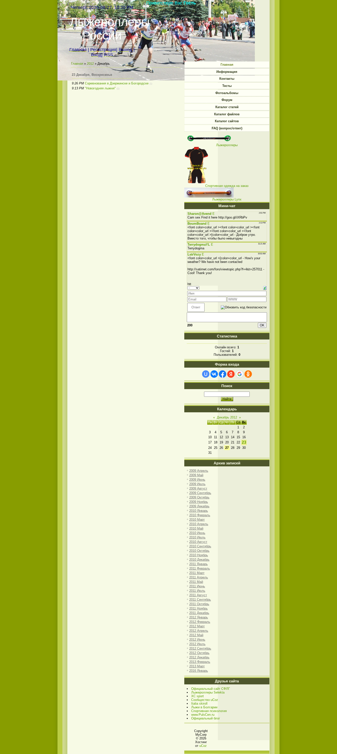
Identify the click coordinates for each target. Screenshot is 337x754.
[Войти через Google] (239, 374)
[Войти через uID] (205, 374)
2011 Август (198, 595)
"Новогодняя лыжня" (100, 88)
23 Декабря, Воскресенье (92, 75)
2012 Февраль (199, 622)
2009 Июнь (197, 479)
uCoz (203, 746)
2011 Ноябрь (198, 608)
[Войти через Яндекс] (231, 374)
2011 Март (197, 573)
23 (244, 442)
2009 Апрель (198, 471)
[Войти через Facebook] (222, 374)
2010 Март (197, 519)
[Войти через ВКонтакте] (214, 374)
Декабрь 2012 (227, 417)
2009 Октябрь (199, 497)
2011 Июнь (197, 586)
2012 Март (197, 626)
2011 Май (196, 582)
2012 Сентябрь (200, 648)
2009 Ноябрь (198, 502)
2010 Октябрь (199, 551)
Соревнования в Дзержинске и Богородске (117, 83)
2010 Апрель (198, 524)
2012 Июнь (197, 639)
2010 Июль (197, 537)
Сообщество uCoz (204, 700)
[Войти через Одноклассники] (248, 374)
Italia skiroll (199, 703)
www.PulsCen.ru (202, 714)
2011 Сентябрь (200, 599)
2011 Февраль (199, 568)
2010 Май (196, 528)
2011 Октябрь (199, 604)
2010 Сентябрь (200, 546)
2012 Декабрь (199, 657)
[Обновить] (264, 288)
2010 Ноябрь (198, 555)
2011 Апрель (198, 577)
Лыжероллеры (227, 145)
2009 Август (198, 488)
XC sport (197, 696)
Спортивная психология (209, 711)
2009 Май (196, 475)
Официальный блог (205, 718)
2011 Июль (197, 591)
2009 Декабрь (199, 506)
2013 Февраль (199, 662)
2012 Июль (197, 644)
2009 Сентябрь (200, 493)
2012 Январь (198, 617)
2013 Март (197, 666)
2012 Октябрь (199, 653)
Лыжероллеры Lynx (227, 199)
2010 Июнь (197, 533)
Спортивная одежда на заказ (226, 186)
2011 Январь (198, 564)
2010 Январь (198, 511)
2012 (90, 63)
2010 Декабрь (199, 559)
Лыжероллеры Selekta (208, 692)
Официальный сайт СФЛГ (210, 689)
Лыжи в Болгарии (204, 707)
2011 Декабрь (199, 613)
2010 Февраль (199, 515)
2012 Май (196, 635)
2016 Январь (198, 671)
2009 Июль (197, 484)
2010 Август (198, 542)
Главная (77, 63)
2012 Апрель (198, 631)
